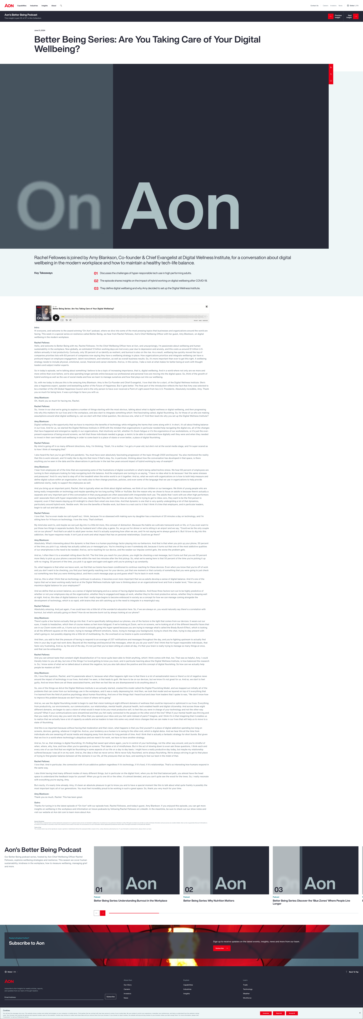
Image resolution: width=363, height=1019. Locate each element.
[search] (61, 5)
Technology (247, 989)
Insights (45, 5)
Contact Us (314, 5)
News (340, 5)
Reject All (279, 1013)
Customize (266, 1013)
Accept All (292, 1013)
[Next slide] (102, 913)
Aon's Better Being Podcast (21, 15)
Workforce (247, 998)
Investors (333, 5)
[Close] (360, 1013)
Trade (245, 985)
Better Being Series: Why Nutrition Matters (208, 900)
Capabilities (21, 5)
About (53, 5)
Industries (34, 5)
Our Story (128, 985)
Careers (325, 5)
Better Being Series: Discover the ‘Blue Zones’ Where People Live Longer (311, 902)
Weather (246, 993)
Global (354, 5)
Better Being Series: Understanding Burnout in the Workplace (130, 900)
